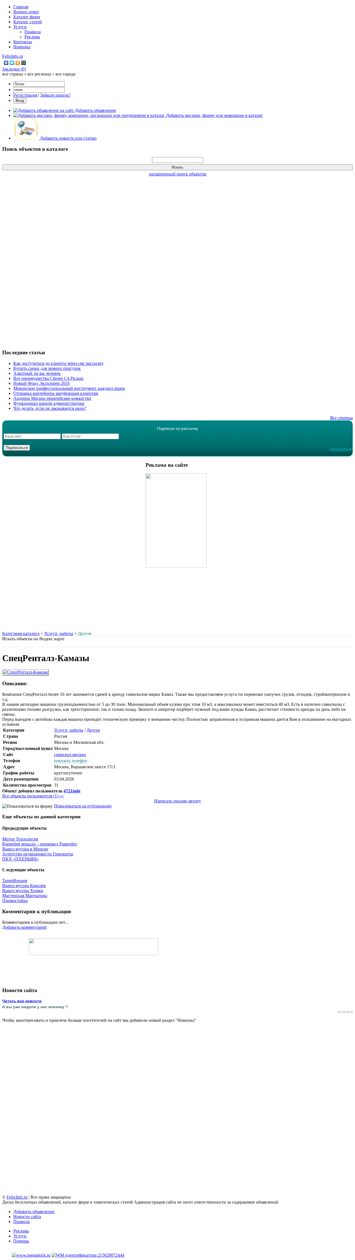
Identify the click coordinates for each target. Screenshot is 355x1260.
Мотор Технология (20, 839)
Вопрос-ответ (26, 11)
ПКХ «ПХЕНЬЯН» (20, 859)
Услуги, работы (58, 633)
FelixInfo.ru (12, 56)
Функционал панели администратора (48, 403)
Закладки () (14, 69)
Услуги (20, 26)
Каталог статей (27, 21)
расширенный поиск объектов (177, 174)
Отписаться (340, 448)
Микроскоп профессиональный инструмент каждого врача (69, 388)
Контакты (22, 41)
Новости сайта (27, 1216)
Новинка (21, 46)
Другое (93, 730)
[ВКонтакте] (6, 62)
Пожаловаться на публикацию (82, 806)
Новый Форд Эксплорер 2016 (41, 383)
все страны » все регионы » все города (38, 74)
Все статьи (341, 417)
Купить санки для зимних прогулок (47, 368)
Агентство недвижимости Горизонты (37, 854)
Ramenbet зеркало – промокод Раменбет (39, 844)
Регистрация (25, 95)
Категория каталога (20, 633)
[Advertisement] (177, 260)
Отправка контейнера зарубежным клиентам (55, 393)
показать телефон (70, 760)
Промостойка (15, 900)
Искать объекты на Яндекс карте (33, 638)
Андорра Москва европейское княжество (52, 398)
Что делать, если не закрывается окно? (49, 408)
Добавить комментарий (24, 927)
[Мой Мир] (24, 62)
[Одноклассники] (18, 62)
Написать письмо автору (177, 801)
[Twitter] (12, 62)
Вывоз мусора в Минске (25, 849)
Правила (32, 31)
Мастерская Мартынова (24, 895)
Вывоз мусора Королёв (24, 885)
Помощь (21, 1241)
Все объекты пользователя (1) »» (33, 796)
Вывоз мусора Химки (22, 890)
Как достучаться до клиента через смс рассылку (58, 363)
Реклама (32, 36)
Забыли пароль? (55, 95)
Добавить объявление (33, 1211)
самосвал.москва (70, 754)
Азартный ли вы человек (37, 373)
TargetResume (14, 880)
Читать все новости (22, 1001)
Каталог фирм (26, 16)
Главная (20, 6)
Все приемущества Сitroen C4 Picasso (48, 378)
